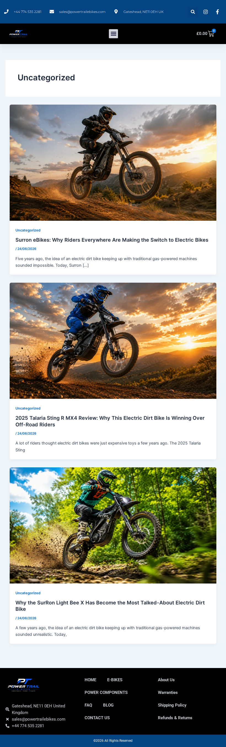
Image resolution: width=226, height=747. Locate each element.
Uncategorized (28, 230)
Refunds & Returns (175, 717)
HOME (90, 679)
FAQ (88, 705)
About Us (166, 679)
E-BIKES (114, 679)
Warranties (168, 692)
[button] (193, 11)
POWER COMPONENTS (106, 692)
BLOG (108, 705)
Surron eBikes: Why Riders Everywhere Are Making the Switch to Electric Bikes (111, 240)
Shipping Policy (172, 705)
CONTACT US (97, 717)
